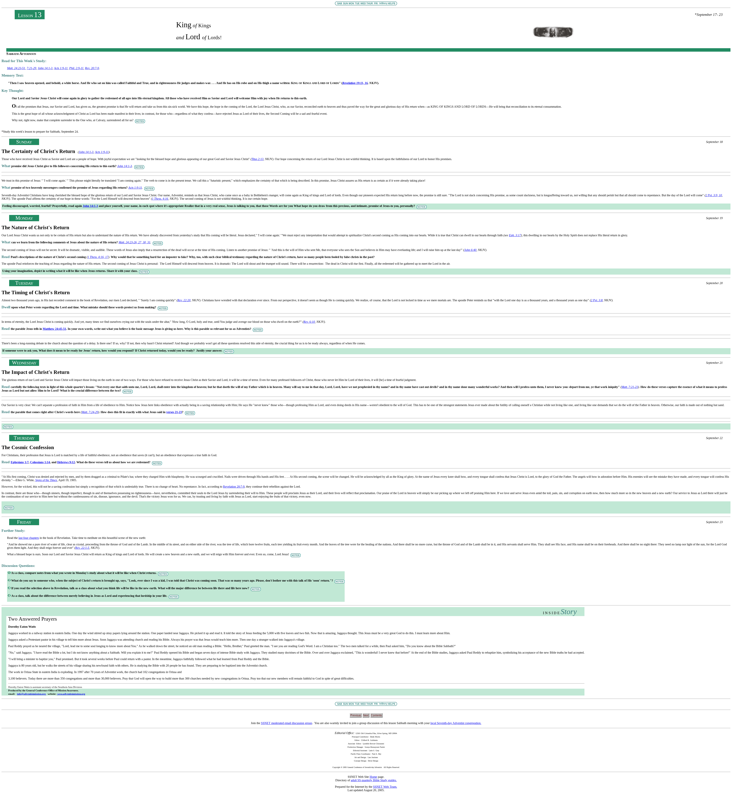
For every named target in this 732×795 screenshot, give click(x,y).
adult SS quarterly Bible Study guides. (374, 780)
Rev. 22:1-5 (82, 547)
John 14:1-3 (45, 68)
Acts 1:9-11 (61, 68)
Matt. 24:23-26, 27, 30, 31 (134, 242)
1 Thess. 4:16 (160, 198)
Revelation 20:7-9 (234, 486)
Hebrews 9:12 (66, 462)
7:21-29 (31, 68)
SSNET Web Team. (385, 786)
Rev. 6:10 (309, 321)
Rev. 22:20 (183, 300)
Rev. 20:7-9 (92, 68)
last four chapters (28, 537)
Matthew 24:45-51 (54, 328)
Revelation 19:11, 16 (355, 83)
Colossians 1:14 (40, 462)
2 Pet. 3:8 (597, 300)
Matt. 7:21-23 (629, 387)
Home (373, 776)
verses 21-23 (174, 412)
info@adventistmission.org (31, 693)
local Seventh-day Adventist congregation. (455, 723)
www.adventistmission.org (71, 693)
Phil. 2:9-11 (76, 68)
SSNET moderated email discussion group (286, 723)
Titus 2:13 (257, 159)
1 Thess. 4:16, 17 (97, 257)
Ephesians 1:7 (20, 462)
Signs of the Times (46, 480)
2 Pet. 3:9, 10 (714, 195)
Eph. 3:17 (515, 235)
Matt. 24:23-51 (16, 68)
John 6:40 (470, 250)
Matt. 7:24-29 (90, 412)
